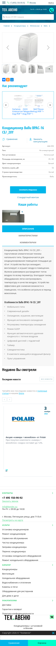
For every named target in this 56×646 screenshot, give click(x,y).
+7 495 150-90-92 (12, 497)
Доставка (6, 604)
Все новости (46, 379)
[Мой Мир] (12, 79)
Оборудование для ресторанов (17, 591)
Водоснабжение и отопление (16, 582)
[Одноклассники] (8, 79)
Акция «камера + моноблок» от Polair (26, 437)
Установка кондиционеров (15, 529)
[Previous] (6, 105)
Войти (51, 3)
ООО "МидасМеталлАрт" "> (28, 111)
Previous (4, 399)
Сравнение (14, 643)
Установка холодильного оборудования (21, 556)
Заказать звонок (10, 501)
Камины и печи (10, 586)
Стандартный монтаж (28, 197)
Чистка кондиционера (13, 542)
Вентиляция (8, 573)
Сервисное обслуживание (15, 538)
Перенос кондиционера (14, 551)
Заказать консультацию (40, 140)
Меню (4, 2)
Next (9, 399)
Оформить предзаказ (28, 190)
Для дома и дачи (10, 595)
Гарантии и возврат (12, 609)
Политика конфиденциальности (18, 613)
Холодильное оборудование (16, 578)
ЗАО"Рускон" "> (38, 110)
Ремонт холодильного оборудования (20, 560)
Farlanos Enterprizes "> (17, 111)
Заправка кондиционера (14, 547)
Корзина (42, 643)
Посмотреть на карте (12, 520)
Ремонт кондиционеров (14, 534)
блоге (21, 393)
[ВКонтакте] (4, 79)
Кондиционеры (9, 569)
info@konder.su (9, 506)
